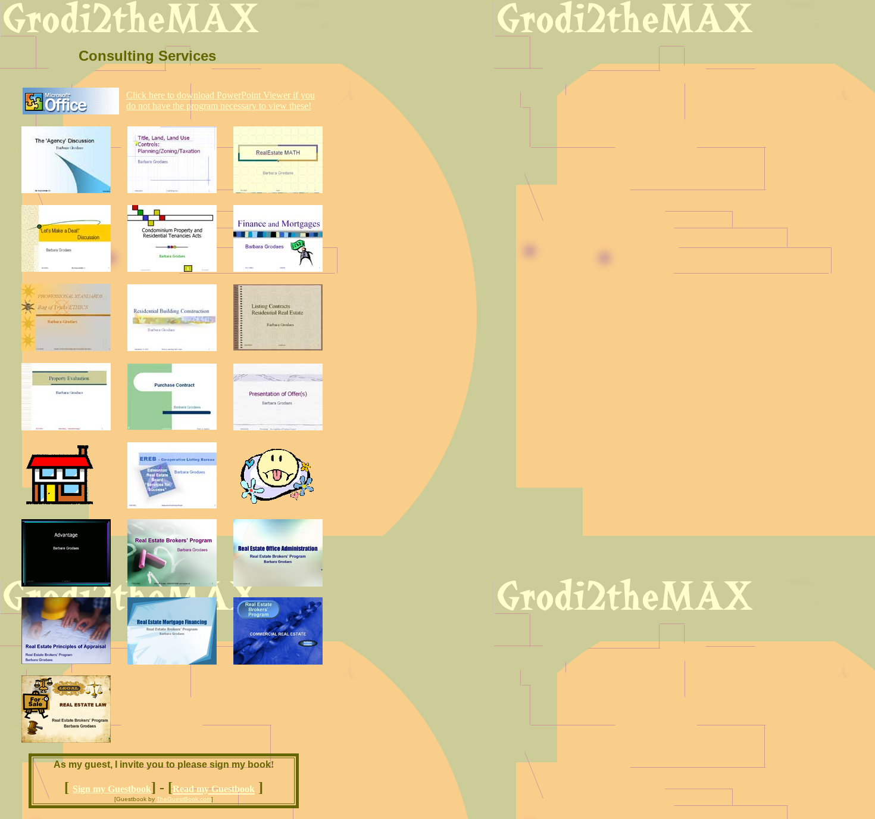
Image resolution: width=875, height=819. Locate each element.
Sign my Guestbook (112, 789)
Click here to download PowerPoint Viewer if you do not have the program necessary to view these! (220, 100)
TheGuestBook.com (184, 799)
